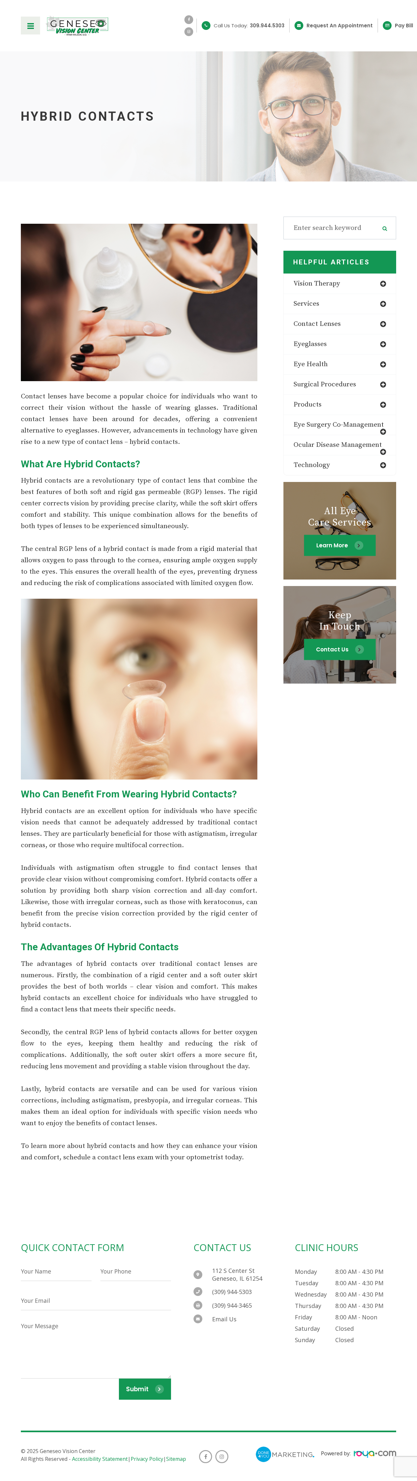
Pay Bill (404, 25)
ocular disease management (338, 445)
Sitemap (176, 1458)
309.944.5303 (267, 25)
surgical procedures (325, 384)
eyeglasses (310, 344)
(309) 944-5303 (232, 1292)
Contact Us (332, 649)
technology (312, 465)
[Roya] (375, 1455)
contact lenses (317, 324)
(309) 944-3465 (232, 1305)
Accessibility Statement (100, 1458)
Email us (224, 1319)
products (308, 404)
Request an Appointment (340, 25)
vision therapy (317, 283)
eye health (311, 364)
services (306, 304)
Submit (137, 1389)
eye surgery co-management (339, 424)
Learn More (332, 545)
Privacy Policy (147, 1458)
